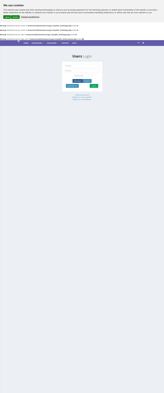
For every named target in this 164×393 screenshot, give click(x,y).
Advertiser (77, 81)
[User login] (143, 42)
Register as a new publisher (82, 99)
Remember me (72, 86)
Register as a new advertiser (82, 97)
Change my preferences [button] (30, 17)
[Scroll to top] (151, 390)
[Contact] (138, 42)
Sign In (94, 86)
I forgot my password (82, 95)
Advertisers (37, 43)
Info (74, 43)
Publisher (87, 81)
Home (26, 43)
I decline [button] (15, 17)
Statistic (65, 43)
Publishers (52, 43)
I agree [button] (7, 17)
